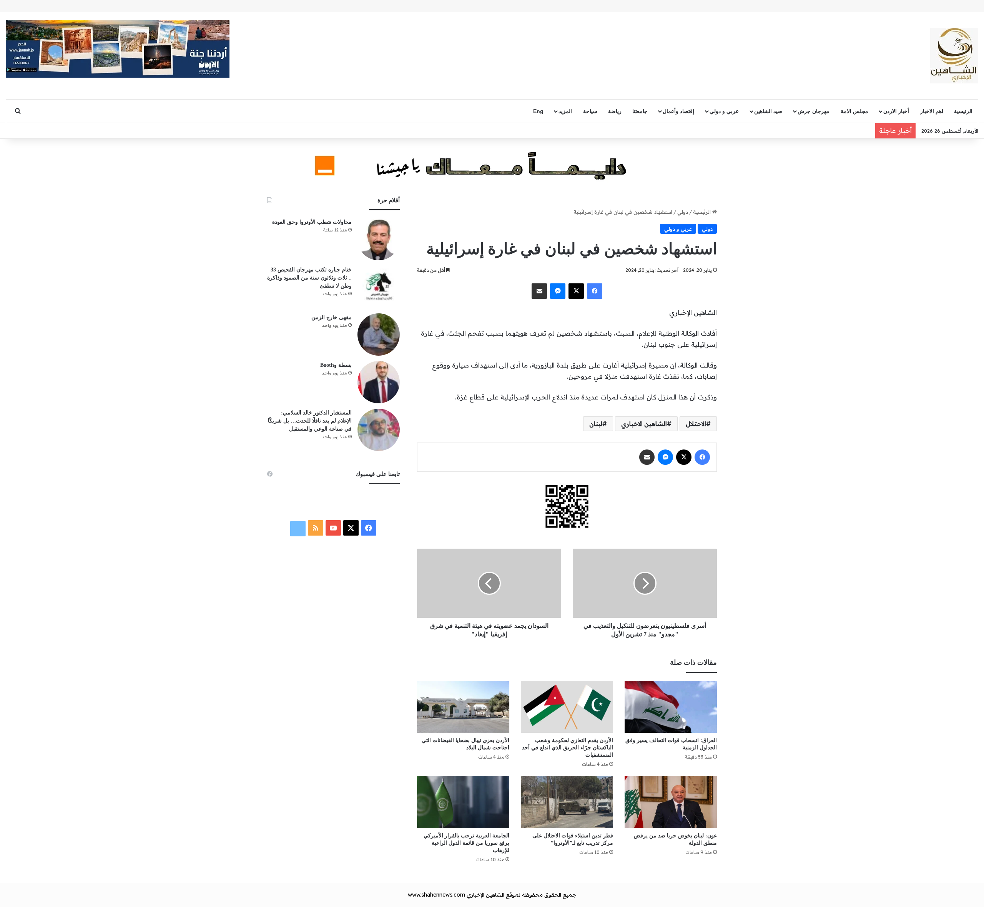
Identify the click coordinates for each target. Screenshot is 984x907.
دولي (682, 212)
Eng (538, 111)
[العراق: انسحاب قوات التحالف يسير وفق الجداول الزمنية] (671, 707)
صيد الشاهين (768, 111)
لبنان (595, 424)
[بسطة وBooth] (378, 382)
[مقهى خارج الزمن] (378, 334)
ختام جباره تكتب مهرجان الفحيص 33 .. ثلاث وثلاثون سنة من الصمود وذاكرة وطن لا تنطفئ (309, 278)
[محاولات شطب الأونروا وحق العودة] (378, 239)
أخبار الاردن (896, 111)
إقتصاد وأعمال (678, 111)
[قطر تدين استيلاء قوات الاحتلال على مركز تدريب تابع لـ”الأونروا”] (567, 802)
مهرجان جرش (813, 111)
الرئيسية (963, 111)
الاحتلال (696, 424)
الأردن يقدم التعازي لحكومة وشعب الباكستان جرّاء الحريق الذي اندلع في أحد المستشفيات (567, 747)
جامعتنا (640, 111)
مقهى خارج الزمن (331, 317)
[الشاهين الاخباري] (954, 55)
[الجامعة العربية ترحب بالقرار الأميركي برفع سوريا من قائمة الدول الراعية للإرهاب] (463, 802)
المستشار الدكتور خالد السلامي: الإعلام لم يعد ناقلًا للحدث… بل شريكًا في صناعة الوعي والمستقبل (310, 421)
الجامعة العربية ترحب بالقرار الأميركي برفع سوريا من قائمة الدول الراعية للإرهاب (466, 843)
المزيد (565, 111)
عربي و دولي (724, 111)
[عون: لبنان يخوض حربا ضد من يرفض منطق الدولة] (671, 802)
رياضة (615, 111)
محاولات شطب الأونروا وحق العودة (312, 222)
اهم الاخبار (931, 111)
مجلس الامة (854, 111)
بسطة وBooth (336, 365)
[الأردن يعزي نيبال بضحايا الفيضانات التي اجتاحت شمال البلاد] (463, 707)
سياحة (590, 111)
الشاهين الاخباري (644, 424)
